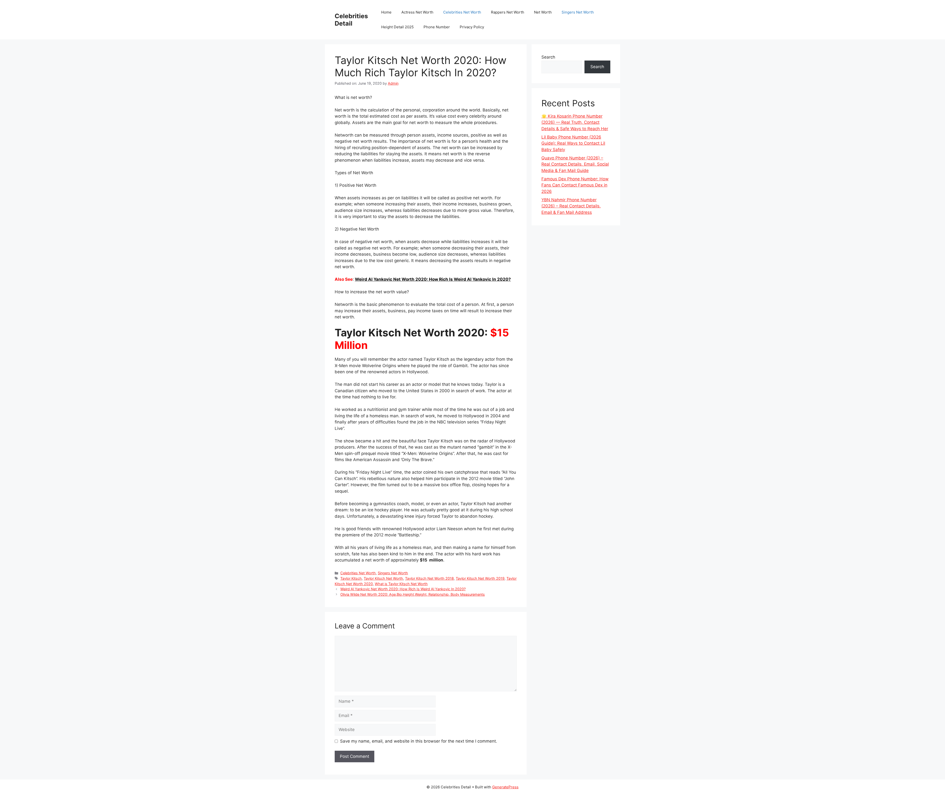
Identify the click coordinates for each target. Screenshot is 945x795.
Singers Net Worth (578, 12)
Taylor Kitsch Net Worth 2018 (429, 578)
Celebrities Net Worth (462, 12)
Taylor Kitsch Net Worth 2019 (480, 578)
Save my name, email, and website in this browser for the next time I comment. (418, 741)
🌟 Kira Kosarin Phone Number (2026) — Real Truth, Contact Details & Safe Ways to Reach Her (574, 122)
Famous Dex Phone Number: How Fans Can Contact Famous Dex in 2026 (575, 185)
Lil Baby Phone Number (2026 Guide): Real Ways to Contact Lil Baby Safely (573, 143)
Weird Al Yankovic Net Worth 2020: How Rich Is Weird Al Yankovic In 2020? (433, 279)
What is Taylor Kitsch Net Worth (401, 584)
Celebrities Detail (351, 19)
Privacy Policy (472, 27)
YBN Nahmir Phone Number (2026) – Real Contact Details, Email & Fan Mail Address (571, 206)
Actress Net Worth (417, 12)
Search (548, 57)
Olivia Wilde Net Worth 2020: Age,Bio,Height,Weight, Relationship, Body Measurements (412, 594)
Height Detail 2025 (397, 27)
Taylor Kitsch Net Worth (383, 578)
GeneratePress (505, 787)
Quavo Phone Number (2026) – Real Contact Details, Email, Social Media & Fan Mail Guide (575, 164)
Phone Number (437, 27)
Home (386, 12)
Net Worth (543, 12)
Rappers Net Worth (507, 12)
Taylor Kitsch (351, 578)
